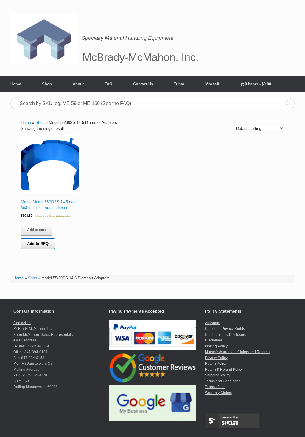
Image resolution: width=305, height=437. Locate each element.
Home (15, 84)
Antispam (212, 323)
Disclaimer (213, 340)
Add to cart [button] (36, 230)
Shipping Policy (217, 375)
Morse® (212, 84)
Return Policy (216, 363)
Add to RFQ (38, 243)
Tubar (179, 84)
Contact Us (143, 84)
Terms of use (215, 387)
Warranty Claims (218, 393)
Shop (47, 84)
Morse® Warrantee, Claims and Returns (237, 352)
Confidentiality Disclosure (225, 335)
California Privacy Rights (225, 329)
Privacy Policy (216, 358)
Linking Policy (216, 346)
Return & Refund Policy (224, 369)
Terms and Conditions (222, 381)
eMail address (24, 340)
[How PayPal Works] (152, 349)
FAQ (108, 84)
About (78, 84)
